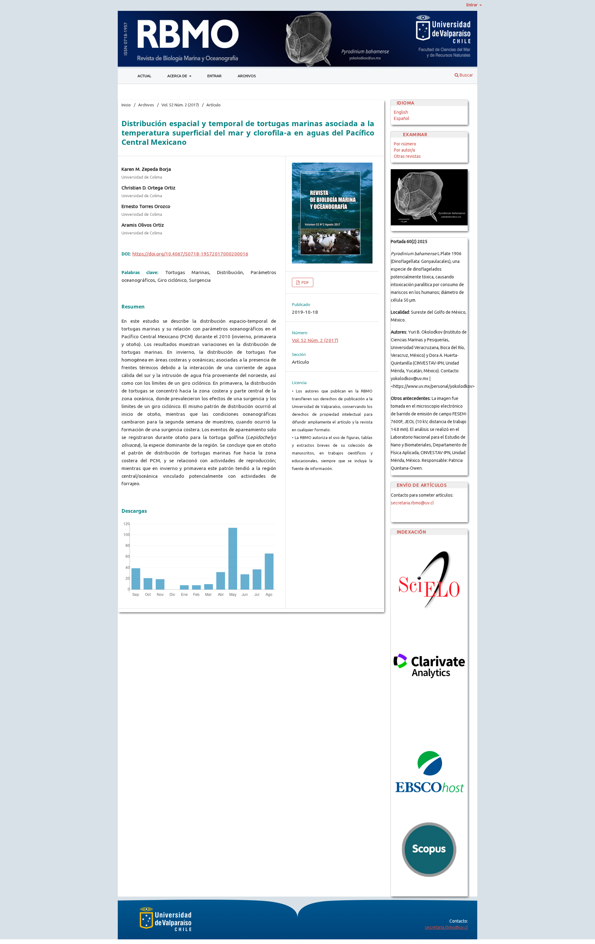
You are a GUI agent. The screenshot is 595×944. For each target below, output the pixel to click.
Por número (405, 143)
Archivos (247, 76)
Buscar (466, 75)
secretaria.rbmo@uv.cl (412, 502)
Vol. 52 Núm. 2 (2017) (180, 105)
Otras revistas (407, 156)
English (401, 112)
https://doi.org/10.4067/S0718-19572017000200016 (190, 253)
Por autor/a (404, 150)
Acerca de (177, 76)
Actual (144, 76)
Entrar (214, 76)
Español (401, 118)
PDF (305, 282)
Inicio (126, 105)
